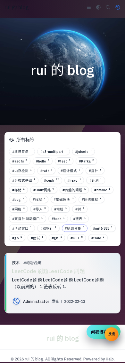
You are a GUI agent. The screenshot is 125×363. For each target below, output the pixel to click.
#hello (42, 160)
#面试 (37, 237)
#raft (46, 170)
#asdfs (19, 160)
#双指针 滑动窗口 (27, 218)
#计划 (95, 180)
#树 (79, 208)
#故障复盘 (22, 151)
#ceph (51, 180)
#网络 (18, 208)
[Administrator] (16, 301)
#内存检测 (22, 170)
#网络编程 (91, 199)
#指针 (95, 170)
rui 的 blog (34, 358)
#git (57, 237)
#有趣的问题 (74, 189)
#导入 (39, 208)
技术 (16, 262)
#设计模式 (70, 170)
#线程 (39, 199)
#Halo (97, 237)
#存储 (18, 189)
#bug (18, 199)
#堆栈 (60, 208)
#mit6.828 (103, 228)
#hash (58, 218)
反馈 (111, 334)
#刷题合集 (74, 228)
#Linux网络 (43, 189)
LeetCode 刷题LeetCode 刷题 (48, 271)
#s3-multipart (53, 151)
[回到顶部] (110, 350)
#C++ (77, 237)
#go (17, 237)
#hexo (74, 180)
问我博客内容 (103, 331)
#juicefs (83, 151)
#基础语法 (63, 199)
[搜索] (108, 7)
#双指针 (48, 228)
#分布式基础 (23, 180)
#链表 (79, 218)
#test (64, 160)
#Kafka (86, 160)
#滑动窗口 (22, 228)
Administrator (36, 301)
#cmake (102, 189)
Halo (110, 358)
